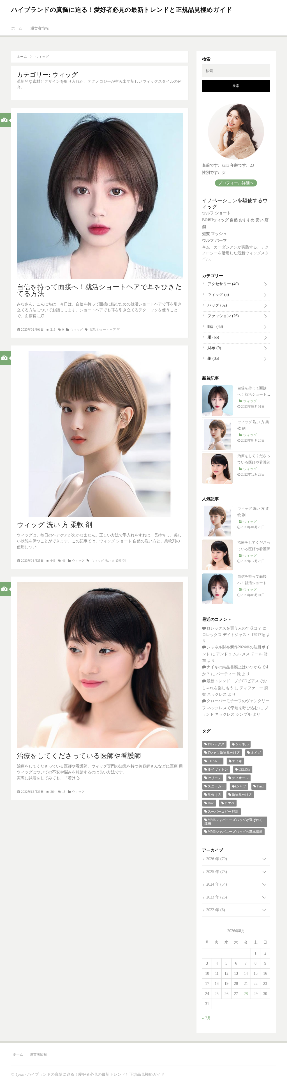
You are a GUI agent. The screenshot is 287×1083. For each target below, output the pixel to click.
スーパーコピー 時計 (223, 812)
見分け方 (214, 795)
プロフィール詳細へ (236, 183)
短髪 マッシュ (214, 234)
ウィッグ (76, 329)
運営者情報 (40, 28)
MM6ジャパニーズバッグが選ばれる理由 (233, 821)
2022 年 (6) (215, 910)
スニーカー (216, 786)
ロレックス (216, 744)
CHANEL (214, 761)
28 (246, 994)
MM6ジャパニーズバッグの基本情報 (235, 832)
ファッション (222, 316)
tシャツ (240, 786)
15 (64, 791)
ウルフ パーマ (214, 240)
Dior (211, 803)
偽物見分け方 (242, 795)
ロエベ (229, 803)
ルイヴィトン (218, 769)
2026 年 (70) (216, 859)
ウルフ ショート (216, 213)
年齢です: (238, 165)
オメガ (256, 753)
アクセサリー (222, 284)
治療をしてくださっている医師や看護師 (79, 755)
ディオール (240, 778)
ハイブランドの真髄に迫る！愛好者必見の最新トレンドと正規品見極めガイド (121, 9)
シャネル (242, 744)
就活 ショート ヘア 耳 (105, 329)
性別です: (210, 172)
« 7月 (206, 1018)
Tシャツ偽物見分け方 (224, 753)
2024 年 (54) (216, 884)
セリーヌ (214, 778)
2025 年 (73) (216, 872)
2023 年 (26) (216, 897)
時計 (214, 326)
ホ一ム (16, 28)
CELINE (244, 769)
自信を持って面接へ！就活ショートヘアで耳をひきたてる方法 (99, 290)
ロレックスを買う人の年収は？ (234, 628)
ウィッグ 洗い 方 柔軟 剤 (54, 524)
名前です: (210, 165)
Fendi (260, 786)
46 (64, 560)
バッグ (216, 305)
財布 (213, 348)
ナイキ (237, 761)
